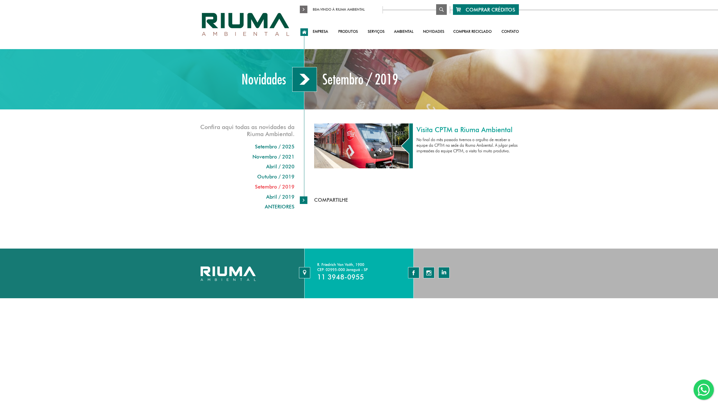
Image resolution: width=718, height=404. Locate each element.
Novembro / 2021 (273, 157)
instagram (428, 272)
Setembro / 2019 (274, 187)
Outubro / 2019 (275, 177)
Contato (510, 31)
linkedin (444, 272)
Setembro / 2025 (274, 147)
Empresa (320, 31)
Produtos (348, 31)
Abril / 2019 (280, 197)
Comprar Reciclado (472, 31)
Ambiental (403, 31)
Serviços (376, 31)
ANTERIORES (279, 207)
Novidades (433, 31)
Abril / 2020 (280, 166)
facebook (413, 272)
